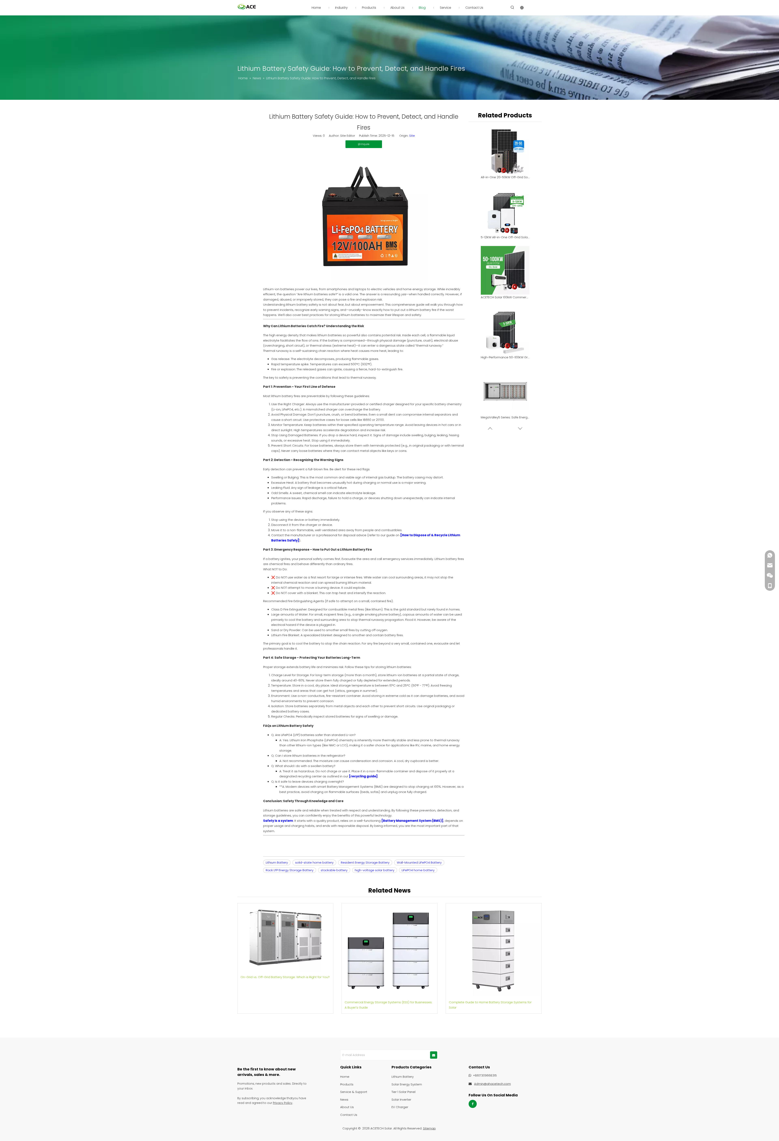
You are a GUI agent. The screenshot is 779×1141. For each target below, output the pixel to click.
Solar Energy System (407, 1084)
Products (346, 1084)
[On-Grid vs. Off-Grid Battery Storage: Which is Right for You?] (285, 937)
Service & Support (353, 1092)
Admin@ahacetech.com (492, 1084)
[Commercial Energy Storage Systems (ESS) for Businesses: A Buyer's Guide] (389, 950)
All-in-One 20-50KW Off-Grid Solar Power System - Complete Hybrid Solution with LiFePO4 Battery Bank (505, 177)
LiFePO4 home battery (418, 870)
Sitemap (429, 1128)
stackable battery (334, 870)
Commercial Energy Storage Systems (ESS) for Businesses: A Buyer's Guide (388, 1005)
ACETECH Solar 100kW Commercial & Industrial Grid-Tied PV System (505, 297)
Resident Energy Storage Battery (365, 862)
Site (412, 135)
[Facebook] (473, 1104)
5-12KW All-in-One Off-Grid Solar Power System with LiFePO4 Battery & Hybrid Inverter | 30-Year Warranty (505, 237)
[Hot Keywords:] (512, 7)
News (344, 1099)
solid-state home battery (314, 862)
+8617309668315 (485, 1075)
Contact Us (348, 1115)
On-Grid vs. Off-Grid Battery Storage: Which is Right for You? (285, 977)
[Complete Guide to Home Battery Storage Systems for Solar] (493, 950)
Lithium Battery (277, 862)
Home (344, 1076)
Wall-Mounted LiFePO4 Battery (419, 862)
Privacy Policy (282, 1103)
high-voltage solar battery (374, 870)
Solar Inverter (401, 1099)
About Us (347, 1107)
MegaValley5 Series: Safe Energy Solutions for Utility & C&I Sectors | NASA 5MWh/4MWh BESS (505, 417)
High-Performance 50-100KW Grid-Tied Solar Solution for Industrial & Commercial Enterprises (505, 357)
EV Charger (400, 1107)
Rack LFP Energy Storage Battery (289, 870)
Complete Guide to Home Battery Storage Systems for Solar (490, 1005)
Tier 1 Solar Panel (403, 1092)
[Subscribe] (433, 1055)
